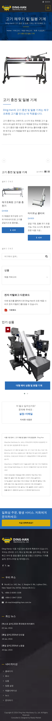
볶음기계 (7, 478)
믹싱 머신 (35, 475)
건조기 (36, 487)
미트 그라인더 (26, 475)
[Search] (46, 256)
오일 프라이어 (19, 484)
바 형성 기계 (28, 481)
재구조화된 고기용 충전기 (13, 204)
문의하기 (29, 490)
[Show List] (48, 171)
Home (9, 31)
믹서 (39, 475)
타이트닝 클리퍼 (36, 213)
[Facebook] (3, 565)
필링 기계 (14, 478)
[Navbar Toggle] (48, 7)
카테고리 (16, 31)
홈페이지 (9, 671)
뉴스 (7, 696)
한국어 (47, 2)
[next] (48, 161)
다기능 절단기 (8, 481)
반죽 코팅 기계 (9, 484)
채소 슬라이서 (35, 478)
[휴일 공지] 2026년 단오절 (13, 634)
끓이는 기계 (24, 487)
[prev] (4, 161)
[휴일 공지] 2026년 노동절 (13, 645)
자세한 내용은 (26, 419)
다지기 (28, 478)
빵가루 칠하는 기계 (39, 481)
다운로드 (12, 310)
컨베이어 (16, 490)
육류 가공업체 (39, 31)
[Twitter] (6, 565)
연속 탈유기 (38, 484)
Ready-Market (35, 718)
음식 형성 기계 (19, 481)
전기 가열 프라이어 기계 (12, 487)
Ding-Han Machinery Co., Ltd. (29, 713)
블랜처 (31, 487)
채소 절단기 (21, 478)
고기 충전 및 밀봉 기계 (26, 33)
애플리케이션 (11, 691)
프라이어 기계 (28, 484)
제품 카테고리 (27, 31)
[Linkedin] (8, 565)
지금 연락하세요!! (26, 523)
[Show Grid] (45, 171)
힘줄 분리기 (8, 490)
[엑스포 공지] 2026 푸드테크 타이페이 (18, 623)
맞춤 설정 (9, 686)
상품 (7, 681)
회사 (7, 676)
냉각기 (41, 487)
